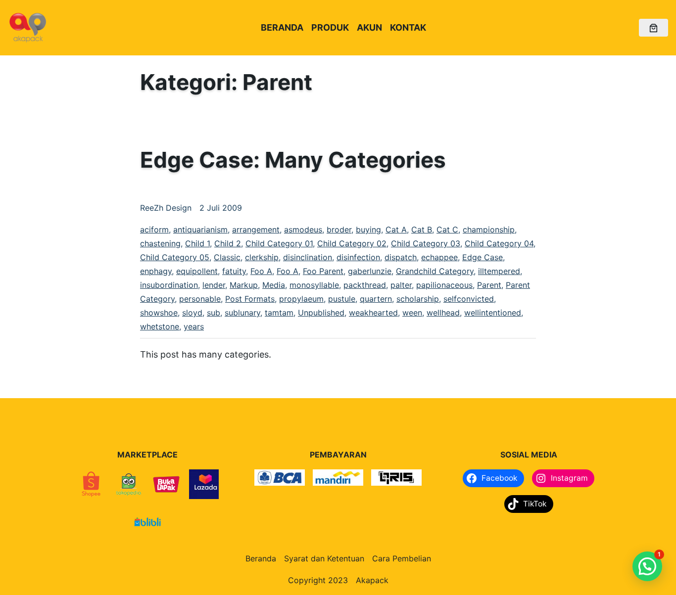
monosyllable (314, 285)
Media (273, 285)
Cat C (447, 229)
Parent (489, 285)
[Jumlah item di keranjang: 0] (653, 28)
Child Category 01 (279, 243)
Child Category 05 (174, 257)
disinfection (358, 257)
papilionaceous (444, 285)
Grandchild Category (435, 271)
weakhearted (373, 313)
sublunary (242, 313)
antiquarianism (200, 229)
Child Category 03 (425, 243)
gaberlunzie (369, 271)
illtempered (499, 271)
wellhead (443, 313)
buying (368, 229)
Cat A (396, 229)
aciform (154, 229)
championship (489, 229)
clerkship (262, 257)
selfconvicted (468, 299)
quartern (376, 299)
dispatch (401, 257)
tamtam (279, 313)
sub (213, 313)
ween (412, 313)
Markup (244, 285)
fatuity (234, 271)
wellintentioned (492, 313)
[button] (647, 566)
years (194, 326)
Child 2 (227, 243)
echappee (439, 257)
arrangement (256, 229)
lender (213, 285)
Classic (227, 257)
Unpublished (321, 313)
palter (401, 285)
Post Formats (250, 299)
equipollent (197, 271)
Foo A (261, 271)
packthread (364, 285)
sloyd (192, 313)
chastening (160, 243)
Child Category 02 (351, 243)
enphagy (156, 271)
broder (339, 229)
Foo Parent (323, 271)
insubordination (169, 285)
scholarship (417, 299)
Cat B (421, 229)
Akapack (372, 580)
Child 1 (197, 243)
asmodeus (303, 229)
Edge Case (482, 257)
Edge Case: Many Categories (293, 159)
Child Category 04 (499, 243)
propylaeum (301, 299)
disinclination (307, 257)
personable (200, 299)
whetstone (159, 326)
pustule (341, 299)
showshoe (159, 313)
